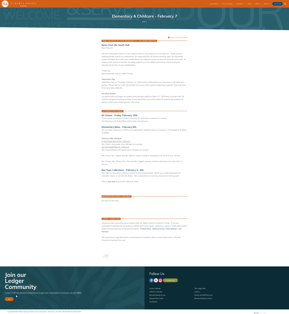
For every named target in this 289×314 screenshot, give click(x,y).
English (257, 313)
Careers (197, 292)
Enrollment (153, 302)
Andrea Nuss (145, 229)
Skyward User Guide (156, 298)
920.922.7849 (77, 311)
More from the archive (178, 37)
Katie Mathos (171, 229)
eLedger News (214, 4)
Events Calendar (155, 288)
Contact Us (170, 280)
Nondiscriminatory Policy (203, 298)
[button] (16, 296)
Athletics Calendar (155, 292)
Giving (249, 4)
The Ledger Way (200, 288)
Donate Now (277, 4)
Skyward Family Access (157, 295)
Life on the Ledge (227, 4)
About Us (266, 4)
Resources (240, 4)
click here (111, 181)
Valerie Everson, (158, 229)
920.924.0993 (66, 311)
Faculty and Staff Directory (203, 295)
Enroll (257, 4)
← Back (106, 255)
